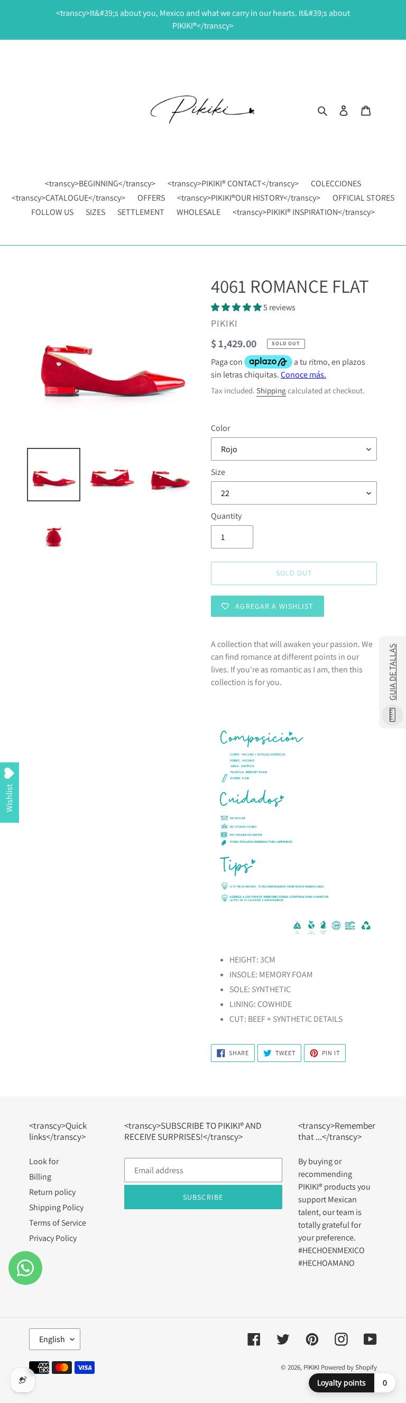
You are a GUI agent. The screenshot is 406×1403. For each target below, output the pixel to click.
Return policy (52, 1192)
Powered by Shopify (349, 1367)
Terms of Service (57, 1222)
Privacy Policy (53, 1238)
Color (220, 428)
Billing (40, 1176)
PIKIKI (311, 1367)
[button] (237, 307)
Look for (44, 1161)
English (52, 1339)
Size (218, 472)
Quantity (226, 515)
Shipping (271, 390)
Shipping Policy (56, 1207)
